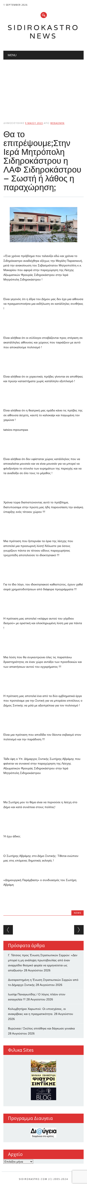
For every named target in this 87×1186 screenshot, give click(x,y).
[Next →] (79, 930)
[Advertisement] (43, 87)
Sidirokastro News (43, 32)
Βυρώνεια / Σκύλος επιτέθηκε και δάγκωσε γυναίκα (41, 1028)
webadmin (57, 123)
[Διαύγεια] (43, 1133)
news (77, 912)
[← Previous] (8, 930)
